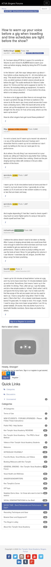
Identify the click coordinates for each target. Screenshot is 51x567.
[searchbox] (44, 9)
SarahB (6, 269)
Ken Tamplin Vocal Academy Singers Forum (12, 3)
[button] (5, 121)
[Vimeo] (41, 556)
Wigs (5, 129)
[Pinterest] (28, 556)
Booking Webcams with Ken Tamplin (25, 462)
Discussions (10, 394)
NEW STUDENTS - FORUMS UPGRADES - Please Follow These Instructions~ (25, 419)
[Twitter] (15, 556)
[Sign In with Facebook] (13, 373)
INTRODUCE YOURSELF (25, 452)
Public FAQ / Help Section (25, 425)
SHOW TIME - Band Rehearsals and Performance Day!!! (35, 53)
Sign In (13, 321)
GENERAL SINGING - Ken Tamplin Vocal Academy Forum (25, 467)
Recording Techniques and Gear (25, 512)
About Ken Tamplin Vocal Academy (25, 527)
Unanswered (26, 399)
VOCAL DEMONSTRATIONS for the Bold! (25, 500)
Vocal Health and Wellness (25, 474)
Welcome (25, 447)
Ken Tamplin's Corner (25, 483)
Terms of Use (25, 413)
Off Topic (25, 488)
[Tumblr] (25, 561)
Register (21, 321)
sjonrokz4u (8, 175)
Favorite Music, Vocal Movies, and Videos (25, 457)
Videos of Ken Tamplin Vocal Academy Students (25, 442)
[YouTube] (34, 556)
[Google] (32, 561)
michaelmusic (9, 230)
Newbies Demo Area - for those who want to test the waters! (25, 494)
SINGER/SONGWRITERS (25, 478)
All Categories (9, 408)
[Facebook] (9, 556)
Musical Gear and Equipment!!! (25, 517)
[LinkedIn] (19, 561)
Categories (10, 389)
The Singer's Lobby (25, 522)
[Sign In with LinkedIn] (8, 373)
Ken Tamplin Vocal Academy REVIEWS (25, 430)
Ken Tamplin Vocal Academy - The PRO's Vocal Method (25, 436)
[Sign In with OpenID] (4, 373)
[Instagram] (21, 556)
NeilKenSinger (9, 51)
